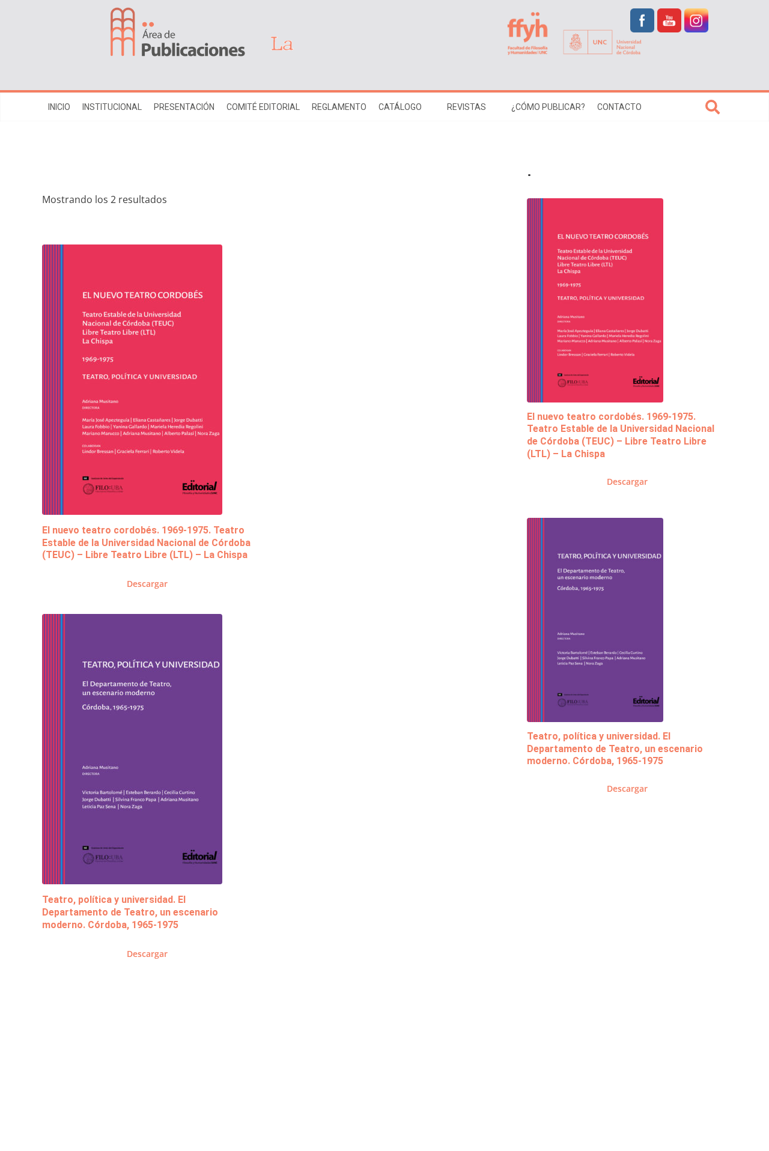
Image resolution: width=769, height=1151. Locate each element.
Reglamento (339, 107)
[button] (428, 107)
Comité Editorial (263, 107)
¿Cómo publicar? (548, 107)
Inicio (59, 107)
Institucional (112, 107)
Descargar (147, 583)
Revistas (466, 107)
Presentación (184, 107)
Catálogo (400, 107)
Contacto (619, 107)
